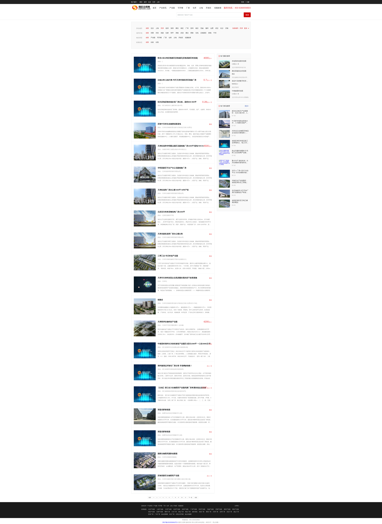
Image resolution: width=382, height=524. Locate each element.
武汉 (216, 28)
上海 (158, 2)
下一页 (190, 497)
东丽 (162, 33)
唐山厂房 (236, 511)
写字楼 (180, 8)
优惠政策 (217, 8)
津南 (177, 33)
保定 (182, 28)
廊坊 (141, 2)
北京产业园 (151, 509)
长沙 (221, 28)
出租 (152, 42)
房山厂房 (181, 511)
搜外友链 (194, 511)
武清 (182, 33)
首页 (154, 8)
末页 (196, 497)
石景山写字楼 (180, 514)
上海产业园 (160, 509)
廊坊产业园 (235, 509)
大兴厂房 (174, 511)
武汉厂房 (229, 511)
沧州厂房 (222, 511)
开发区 (208, 8)
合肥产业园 (159, 511)
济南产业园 (218, 509)
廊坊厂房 (208, 511)
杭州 (167, 28)
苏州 (192, 28)
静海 (209, 33)
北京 (149, 2)
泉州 (145, 2)
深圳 (172, 28)
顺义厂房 (188, 511)
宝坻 (196, 33)
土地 (201, 8)
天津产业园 (168, 509)
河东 (157, 33)
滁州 (206, 28)
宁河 (214, 33)
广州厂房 (157, 514)
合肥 (211, 28)
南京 (196, 28)
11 (185, 497)
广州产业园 (193, 509)
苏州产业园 (202, 509)
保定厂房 (201, 511)
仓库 (194, 8)
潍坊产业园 (227, 509)
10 (181, 497)
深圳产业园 (185, 509)
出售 (157, 42)
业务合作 (143, 505)
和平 (172, 33)
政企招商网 (164, 514)
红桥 (167, 33)
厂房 (188, 8)
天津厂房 (215, 511)
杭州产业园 (176, 509)
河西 (152, 33)
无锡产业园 (210, 509)
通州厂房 (167, 511)
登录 (242, 2)
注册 (248, 2)
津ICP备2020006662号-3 (170, 522)
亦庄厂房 (171, 514)
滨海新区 (203, 33)
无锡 (201, 28)
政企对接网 (188, 514)
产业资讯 (162, 8)
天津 (153, 2)
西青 (192, 33)
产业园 (172, 8)
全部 (147, 28)
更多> (247, 106)
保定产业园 (151, 511)
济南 (226, 28)
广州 (187, 28)
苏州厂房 (150, 514)
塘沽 (187, 33)
